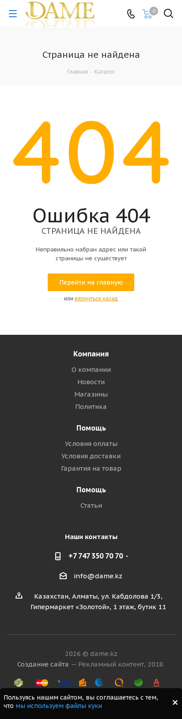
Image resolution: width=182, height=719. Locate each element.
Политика (91, 406)
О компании (91, 369)
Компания (91, 353)
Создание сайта (43, 664)
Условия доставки (91, 456)
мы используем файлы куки (58, 706)
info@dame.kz (98, 576)
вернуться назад (96, 298)
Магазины (91, 394)
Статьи (91, 505)
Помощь (91, 427)
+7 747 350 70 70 (95, 555)
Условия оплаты (91, 443)
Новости (91, 382)
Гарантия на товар (91, 468)
